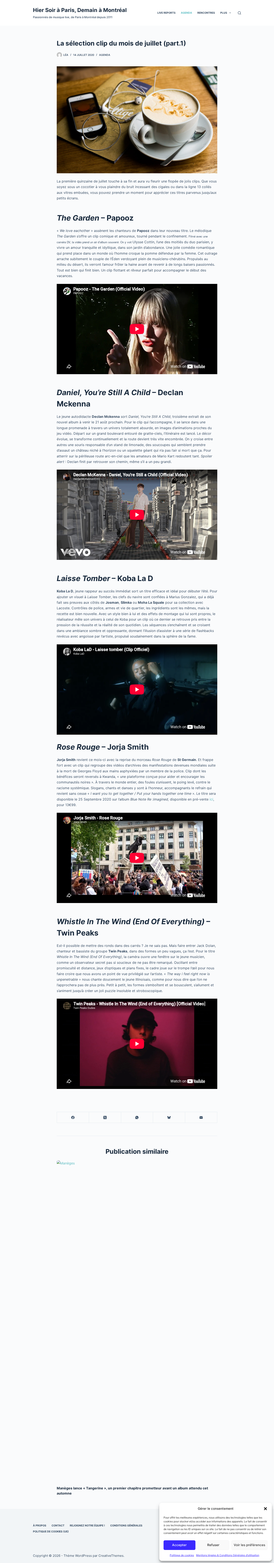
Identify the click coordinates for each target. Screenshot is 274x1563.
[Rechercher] (239, 13)
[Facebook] (73, 1117)
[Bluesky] (169, 1117)
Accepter (179, 1545)
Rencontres (206, 12)
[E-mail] (201, 1117)
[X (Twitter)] (105, 1117)
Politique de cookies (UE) (51, 1531)
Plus (223, 12)
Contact (58, 1525)
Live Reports (166, 12)
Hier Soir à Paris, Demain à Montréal (80, 10)
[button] (265, 1509)
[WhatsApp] (137, 1117)
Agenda (186, 12)
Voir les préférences (249, 1545)
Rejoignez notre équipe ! (87, 1525)
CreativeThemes (111, 1556)
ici (211, 799)
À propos (39, 1525)
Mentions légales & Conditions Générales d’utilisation (227, 1555)
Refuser (213, 1545)
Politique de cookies (182, 1555)
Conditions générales (126, 1525)
